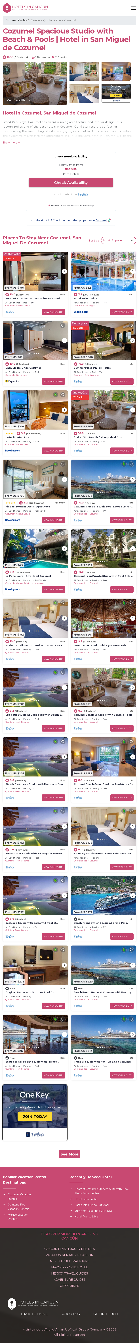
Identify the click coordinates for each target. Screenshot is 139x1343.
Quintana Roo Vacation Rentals (18, 1207)
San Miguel (90, 305)
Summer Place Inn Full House (92, 367)
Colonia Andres (92, 375)
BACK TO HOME (34, 1314)
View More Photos (18, 100)
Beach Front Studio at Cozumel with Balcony (102, 992)
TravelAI (52, 1329)
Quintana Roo (52, 20)
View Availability (53, 312)
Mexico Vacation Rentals (18, 1217)
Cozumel (70, 20)
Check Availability (71, 182)
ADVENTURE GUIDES (69, 1279)
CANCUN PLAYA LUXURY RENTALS (69, 1249)
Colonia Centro (23, 305)
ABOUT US (71, 1314)
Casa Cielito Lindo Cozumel (23, 367)
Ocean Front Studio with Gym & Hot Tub (100, 645)
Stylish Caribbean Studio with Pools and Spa (34, 784)
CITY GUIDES (69, 1286)
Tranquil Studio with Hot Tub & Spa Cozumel (102, 1061)
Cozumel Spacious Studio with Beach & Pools (103, 714)
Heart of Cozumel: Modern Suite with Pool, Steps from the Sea (102, 1191)
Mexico (35, 20)
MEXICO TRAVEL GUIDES (69, 1273)
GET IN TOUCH (105, 1314)
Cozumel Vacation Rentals (19, 1196)
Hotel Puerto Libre (17, 437)
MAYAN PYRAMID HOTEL (69, 1267)
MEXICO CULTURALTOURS (69, 1261)
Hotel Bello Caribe (85, 298)
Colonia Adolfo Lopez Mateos (29, 583)
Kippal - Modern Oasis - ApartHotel (27, 506)
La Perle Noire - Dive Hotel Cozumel (28, 575)
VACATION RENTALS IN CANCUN (69, 1255)
